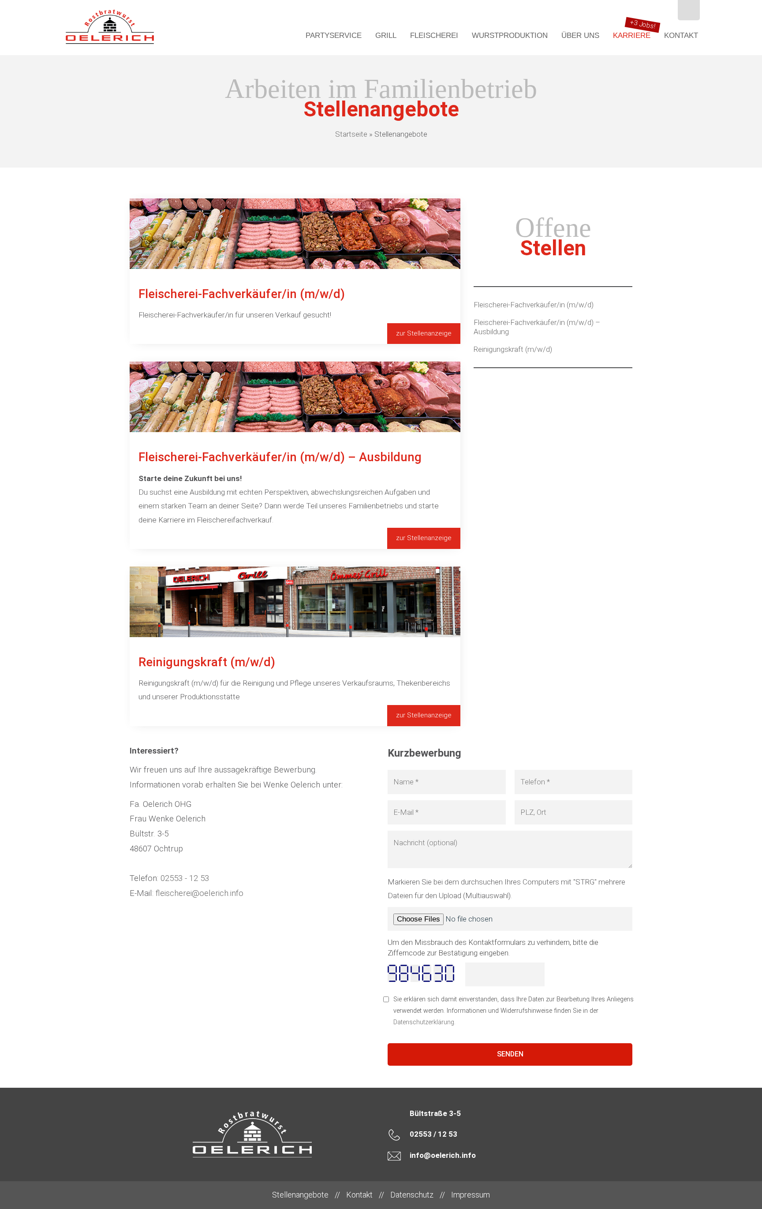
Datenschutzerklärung (423, 1022)
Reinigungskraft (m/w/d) (513, 349)
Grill (385, 35)
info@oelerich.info (443, 1155)
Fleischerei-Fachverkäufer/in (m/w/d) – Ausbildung (537, 327)
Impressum (470, 1194)
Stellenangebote (300, 1194)
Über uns (580, 35)
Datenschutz (411, 1194)
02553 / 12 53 (433, 1134)
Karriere (631, 35)
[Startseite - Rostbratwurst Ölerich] (109, 27)
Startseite (351, 134)
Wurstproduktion (510, 35)
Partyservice (334, 35)
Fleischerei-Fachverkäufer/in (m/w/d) (534, 304)
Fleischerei (434, 35)
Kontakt (681, 35)
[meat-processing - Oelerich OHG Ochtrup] (689, 10)
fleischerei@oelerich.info (199, 893)
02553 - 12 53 (185, 878)
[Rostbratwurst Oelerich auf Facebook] (665, 11)
